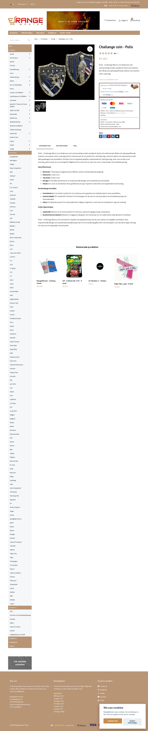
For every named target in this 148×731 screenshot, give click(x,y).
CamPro (12, 257)
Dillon (12, 288)
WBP (11, 596)
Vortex (12, 588)
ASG (11, 218)
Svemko (12, 538)
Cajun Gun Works (15, 253)
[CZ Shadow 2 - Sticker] (100, 266)
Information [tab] (45, 146)
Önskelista (14, 33)
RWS (11, 172)
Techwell (12, 546)
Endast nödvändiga (132, 722)
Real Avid (13, 473)
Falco (11, 307)
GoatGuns (13, 334)
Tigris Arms (13, 553)
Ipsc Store (13, 384)
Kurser (12, 89)
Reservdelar (13, 114)
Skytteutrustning (15, 122)
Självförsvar (13, 118)
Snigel (12, 511)
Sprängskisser (13, 642)
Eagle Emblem (14, 299)
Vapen (12, 141)
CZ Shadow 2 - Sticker (97, 281)
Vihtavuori (13, 580)
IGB (11, 380)
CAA (11, 249)
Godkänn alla (113, 721)
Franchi (12, 315)
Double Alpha (14, 291)
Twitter (102, 693)
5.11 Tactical (14, 187)
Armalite (12, 203)
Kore (11, 395)
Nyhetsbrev (40, 33)
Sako (11, 484)
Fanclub (12, 65)
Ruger (12, 476)
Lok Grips (13, 403)
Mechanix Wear (14, 434)
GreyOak (12, 338)
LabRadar (13, 399)
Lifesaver (12, 176)
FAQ (11, 611)
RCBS (11, 469)
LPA (11, 407)
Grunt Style (13, 345)
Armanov (13, 207)
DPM (11, 295)
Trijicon (12, 569)
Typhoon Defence (15, 573)
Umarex (12, 577)
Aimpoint (13, 195)
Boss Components (15, 237)
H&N (11, 353)
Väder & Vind (14, 137)
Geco (11, 322)
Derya (12, 284)
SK (10, 503)
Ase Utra (12, 214)
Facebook (103, 686)
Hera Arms (13, 361)
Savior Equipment (15, 488)
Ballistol (12, 226)
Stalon (12, 527)
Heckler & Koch (14, 357)
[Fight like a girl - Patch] (126, 267)
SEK (32, 4)
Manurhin (13, 430)
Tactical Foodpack (16, 542)
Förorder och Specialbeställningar (20, 615)
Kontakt (12, 619)
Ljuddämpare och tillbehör (18, 96)
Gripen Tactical (14, 342)
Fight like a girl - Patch (123, 284)
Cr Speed (12, 268)
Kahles (12, 392)
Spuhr (12, 523)
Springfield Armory (15, 519)
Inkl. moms (22, 4)
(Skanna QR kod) (121, 113)
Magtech (12, 419)
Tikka (11, 557)
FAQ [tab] (75, 146)
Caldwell (12, 199)
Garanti (12, 631)
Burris (11, 245)
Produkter (12, 50)
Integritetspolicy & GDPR (17, 634)
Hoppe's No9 (14, 372)
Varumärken (13, 153)
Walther (12, 592)
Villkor (12, 623)
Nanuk (12, 442)
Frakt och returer (15, 627)
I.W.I (11, 388)
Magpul (12, 415)
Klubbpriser (52, 33)
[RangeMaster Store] (26, 20)
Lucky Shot (13, 411)
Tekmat (12, 550)
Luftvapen (13, 100)
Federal (12, 311)
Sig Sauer (13, 500)
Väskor (12, 145)
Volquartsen (13, 584)
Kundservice (12, 607)
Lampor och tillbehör (16, 92)
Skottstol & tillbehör (16, 126)
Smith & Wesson (15, 507)
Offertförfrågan (27, 33)
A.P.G (11, 210)
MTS (11, 438)
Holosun (12, 368)
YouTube (103, 697)
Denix (11, 280)
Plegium (12, 457)
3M (11, 183)
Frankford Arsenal (15, 318)
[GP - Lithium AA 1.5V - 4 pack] (74, 266)
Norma (12, 446)
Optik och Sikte (14, 110)
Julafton (11, 646)
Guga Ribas (13, 349)
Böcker (12, 62)
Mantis (12, 422)
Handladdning (14, 69)
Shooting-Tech (14, 496)
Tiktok (102, 700)
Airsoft (12, 54)
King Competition (15, 168)
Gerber (12, 326)
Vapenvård (13, 133)
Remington (13, 160)
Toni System (13, 565)
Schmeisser (13, 492)
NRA (11, 449)
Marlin (12, 426)
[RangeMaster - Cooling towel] (48, 266)
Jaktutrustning (14, 77)
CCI (11, 261)
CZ (11, 276)
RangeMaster (14, 157)
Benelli (12, 230)
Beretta (12, 234)
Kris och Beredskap (16, 85)
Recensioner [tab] (62, 146)
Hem (10, 46)
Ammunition (14, 58)
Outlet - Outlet (65, 33)
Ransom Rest (14, 461)
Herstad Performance (16, 365)
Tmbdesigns (13, 561)
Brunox (12, 241)
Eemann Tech (14, 303)
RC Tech (12, 465)
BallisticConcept (15, 222)
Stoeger (12, 534)
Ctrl (11, 272)
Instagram (103, 690)
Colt (11, 264)
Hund (11, 73)
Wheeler (12, 600)
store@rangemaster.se (22, 704)
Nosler (12, 180)
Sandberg (13, 480)
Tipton (12, 604)
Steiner (12, 530)
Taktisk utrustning (15, 130)
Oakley (12, 164)
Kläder (12, 81)
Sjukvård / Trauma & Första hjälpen (18, 105)
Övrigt (12, 149)
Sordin (12, 515)
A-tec (11, 191)
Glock (12, 330)
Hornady (12, 376)
